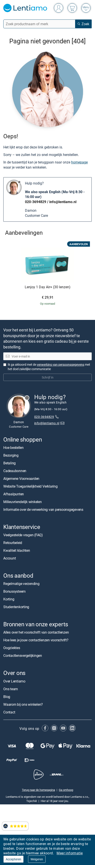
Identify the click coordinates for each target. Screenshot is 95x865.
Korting (8, 599)
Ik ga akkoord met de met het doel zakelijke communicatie (49, 366)
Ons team (10, 688)
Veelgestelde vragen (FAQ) (23, 534)
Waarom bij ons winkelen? (23, 704)
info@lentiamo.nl (62, 201)
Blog (6, 696)
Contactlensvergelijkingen (22, 655)
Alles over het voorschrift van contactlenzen (36, 632)
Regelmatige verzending (21, 583)
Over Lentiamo (14, 681)
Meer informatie (70, 853)
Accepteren (13, 859)
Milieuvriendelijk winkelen (22, 501)
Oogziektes (11, 647)
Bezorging (11, 455)
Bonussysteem (14, 591)
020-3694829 (35, 201)
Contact (9, 712)
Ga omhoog (66, 790)
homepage (79, 162)
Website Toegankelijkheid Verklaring (30, 486)
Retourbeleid (12, 542)
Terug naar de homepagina (38, 790)
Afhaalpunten (13, 494)
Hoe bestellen (13, 447)
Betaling (9, 463)
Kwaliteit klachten (16, 550)
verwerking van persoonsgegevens (60, 364)
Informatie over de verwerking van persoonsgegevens (43, 509)
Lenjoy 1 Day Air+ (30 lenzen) (47, 287)
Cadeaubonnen (14, 470)
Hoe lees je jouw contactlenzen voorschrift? (35, 640)
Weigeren (36, 859)
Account (9, 558)
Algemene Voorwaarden (21, 478)
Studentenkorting (16, 606)
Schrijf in (47, 377)
